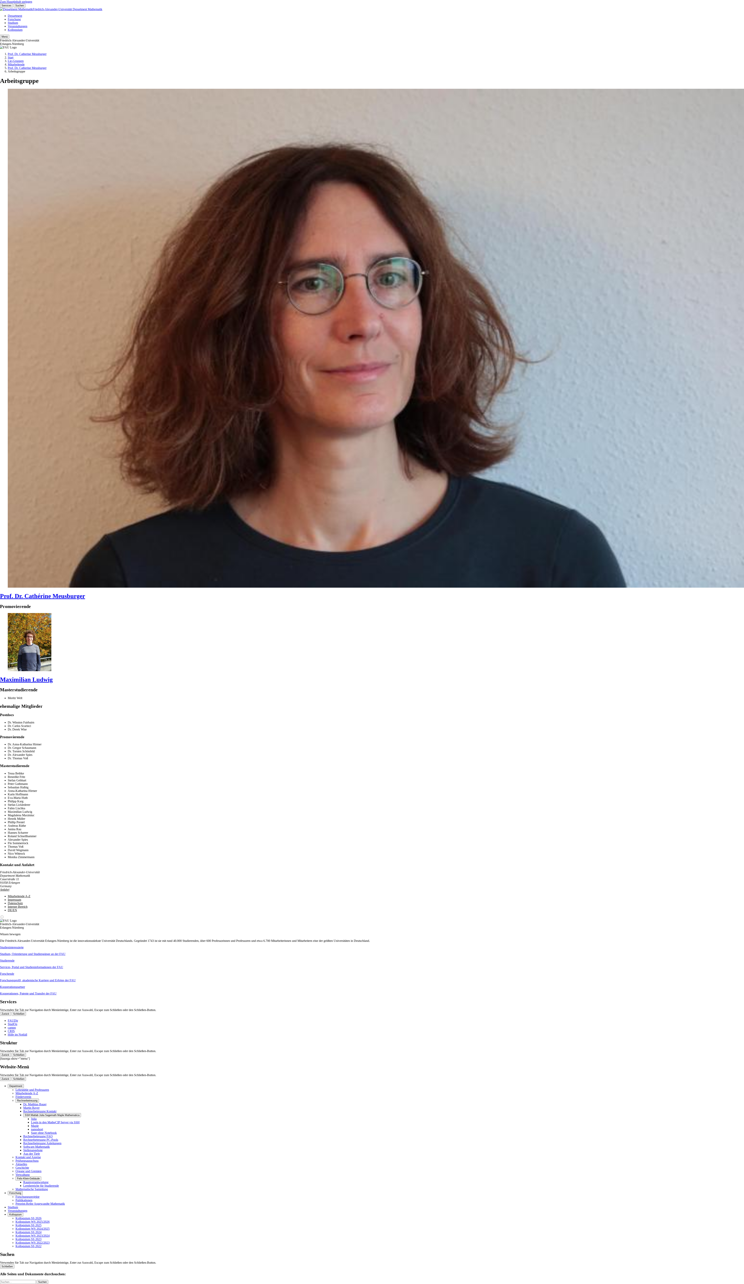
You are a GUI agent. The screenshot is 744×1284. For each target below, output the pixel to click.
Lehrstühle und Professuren (32, 1089)
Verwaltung (23, 1174)
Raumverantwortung (35, 1182)
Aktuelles (21, 1164)
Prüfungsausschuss (27, 1160)
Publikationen (24, 1200)
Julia (34, 1118)
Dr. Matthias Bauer (34, 1104)
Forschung (14, 19)
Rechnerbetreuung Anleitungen (42, 1143)
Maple (35, 1125)
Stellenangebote (33, 1150)
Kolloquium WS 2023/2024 (33, 1235)
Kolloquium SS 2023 (28, 1239)
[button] (372, 951)
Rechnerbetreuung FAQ (38, 1136)
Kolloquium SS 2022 (28, 1246)
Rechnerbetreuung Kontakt (39, 1111)
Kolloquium (15, 29)
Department (15, 15)
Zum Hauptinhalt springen (16, 1)
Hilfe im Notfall (17, 1034)
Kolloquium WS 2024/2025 (33, 1228)
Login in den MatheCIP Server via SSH (55, 1122)
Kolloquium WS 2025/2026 (33, 1221)
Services (6, 5)
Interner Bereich (18, 906)
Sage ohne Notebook (44, 1132)
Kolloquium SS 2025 (28, 1225)
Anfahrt (4, 889)
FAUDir (13, 1020)
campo (12, 1027)
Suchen (19, 5)
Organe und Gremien (28, 1171)
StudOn (12, 1024)
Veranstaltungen (17, 26)
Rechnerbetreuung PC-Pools (40, 1139)
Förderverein (23, 1096)
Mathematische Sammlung (32, 1189)
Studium (13, 22)
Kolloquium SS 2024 (28, 1232)
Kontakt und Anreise (28, 1157)
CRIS (11, 1031)
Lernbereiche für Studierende (41, 1185)
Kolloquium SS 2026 (28, 1218)
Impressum (14, 899)
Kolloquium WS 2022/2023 (33, 1242)
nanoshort (37, 1129)
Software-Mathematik (36, 1146)
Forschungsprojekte (28, 1196)
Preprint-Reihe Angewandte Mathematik (40, 1203)
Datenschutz (15, 903)
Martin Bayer (31, 1107)
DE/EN (12, 910)
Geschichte (22, 1167)
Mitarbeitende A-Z (19, 896)
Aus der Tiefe (31, 1153)
